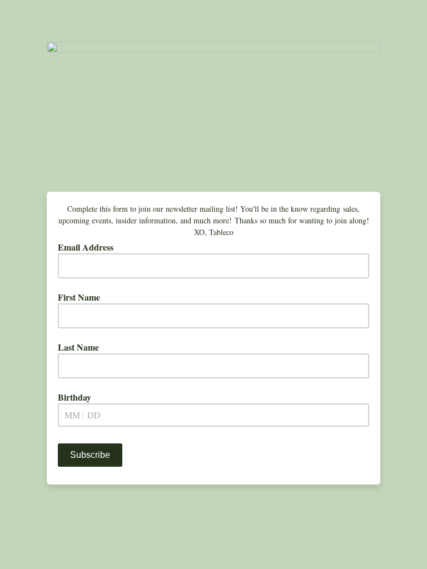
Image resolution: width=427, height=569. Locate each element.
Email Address (89, 247)
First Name (79, 297)
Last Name (78, 347)
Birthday (74, 397)
